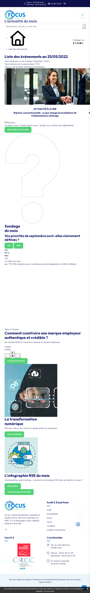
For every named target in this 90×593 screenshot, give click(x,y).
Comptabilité (52, 514)
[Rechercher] (83, 26)
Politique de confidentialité (44, 580)
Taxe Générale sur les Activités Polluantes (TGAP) (27, 61)
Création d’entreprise (56, 530)
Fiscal (49, 522)
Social (49, 518)
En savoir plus (49, 591)
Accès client (56, 4)
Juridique (51, 526)
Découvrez (12, 486)
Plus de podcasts (16, 361)
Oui (8, 246)
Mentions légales (24, 580)
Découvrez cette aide (18, 130)
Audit (49, 510)
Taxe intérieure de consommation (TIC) (22, 64)
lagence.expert (45, 582)
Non (18, 246)
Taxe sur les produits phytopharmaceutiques (24, 67)
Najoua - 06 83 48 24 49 (35, 2)
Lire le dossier (14, 434)
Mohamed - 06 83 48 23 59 (36, 4)
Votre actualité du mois (19, 492)
